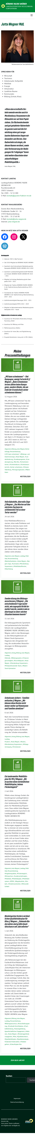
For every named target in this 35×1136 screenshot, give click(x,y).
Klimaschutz (9, 876)
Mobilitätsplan (17, 879)
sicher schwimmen (16, 467)
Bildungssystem (17, 658)
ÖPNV (12, 881)
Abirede (7, 658)
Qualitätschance (23, 1036)
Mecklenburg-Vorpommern (19, 663)
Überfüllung (9, 569)
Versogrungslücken (18, 470)
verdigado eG (16, 1125)
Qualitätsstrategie (23, 1039)
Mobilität (8, 879)
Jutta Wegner (21, 449)
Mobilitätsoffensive (20, 566)
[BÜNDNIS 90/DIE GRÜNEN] (3, 6)
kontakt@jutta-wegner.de (16, 219)
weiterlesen (25, 476)
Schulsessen (17, 747)
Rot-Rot (16, 462)
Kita (15, 1036)
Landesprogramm (20, 459)
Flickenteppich (22, 873)
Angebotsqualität (10, 873)
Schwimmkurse (15, 464)
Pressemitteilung (15, 451)
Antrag (14, 653)
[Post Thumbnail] (17, 365)
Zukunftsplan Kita (16, 1044)
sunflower (16, 1123)
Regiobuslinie (20, 881)
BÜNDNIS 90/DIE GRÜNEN (16, 4)
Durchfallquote (19, 660)
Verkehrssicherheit (15, 884)
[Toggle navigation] (31, 15)
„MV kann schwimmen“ (12, 454)
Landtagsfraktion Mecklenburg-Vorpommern (19, 7)
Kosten (23, 742)
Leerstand (16, 564)
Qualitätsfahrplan (10, 1039)
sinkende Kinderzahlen (12, 1042)
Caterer (7, 742)
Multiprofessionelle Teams (13, 666)
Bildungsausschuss (11, 1023)
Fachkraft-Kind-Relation (16, 1026)
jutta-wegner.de (14, 222)
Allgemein (8, 449)
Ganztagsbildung (20, 1029)
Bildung (14, 449)
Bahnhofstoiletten (11, 561)
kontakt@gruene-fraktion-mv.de (19, 196)
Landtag (22, 556)
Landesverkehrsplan (21, 876)
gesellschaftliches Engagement (15, 1031)
